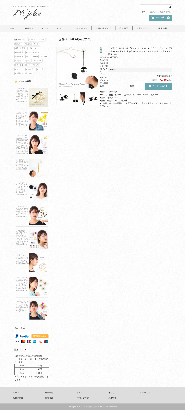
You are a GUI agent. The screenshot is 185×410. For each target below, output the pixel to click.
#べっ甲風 (19, 52)
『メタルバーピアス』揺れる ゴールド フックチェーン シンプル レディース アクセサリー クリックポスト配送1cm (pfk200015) (22, 164)
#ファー (44, 57)
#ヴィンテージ (32, 57)
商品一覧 (29, 28)
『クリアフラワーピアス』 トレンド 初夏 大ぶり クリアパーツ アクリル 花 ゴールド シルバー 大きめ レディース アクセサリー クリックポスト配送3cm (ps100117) (22, 284)
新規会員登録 (165, 12)
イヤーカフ (81, 28)
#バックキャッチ (32, 52)
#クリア (32, 40)
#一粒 (36, 44)
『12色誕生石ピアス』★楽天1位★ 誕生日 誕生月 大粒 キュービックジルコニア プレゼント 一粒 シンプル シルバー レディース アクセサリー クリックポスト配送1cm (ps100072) (22, 237)
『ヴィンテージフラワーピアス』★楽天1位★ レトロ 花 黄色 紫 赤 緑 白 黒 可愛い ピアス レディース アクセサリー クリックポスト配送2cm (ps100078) (22, 118)
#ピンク (40, 69)
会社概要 (124, 28)
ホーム (13, 28)
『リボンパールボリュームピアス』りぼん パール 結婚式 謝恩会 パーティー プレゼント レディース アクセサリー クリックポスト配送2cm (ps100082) (22, 95)
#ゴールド (19, 69)
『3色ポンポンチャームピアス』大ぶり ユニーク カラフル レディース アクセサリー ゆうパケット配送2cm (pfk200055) (22, 306)
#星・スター (34, 48)
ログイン (153, 12)
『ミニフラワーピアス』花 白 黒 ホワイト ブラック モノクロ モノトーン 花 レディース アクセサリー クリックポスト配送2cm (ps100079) (22, 188)
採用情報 (162, 28)
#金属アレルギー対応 (23, 73)
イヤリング (62, 28)
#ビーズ (28, 61)
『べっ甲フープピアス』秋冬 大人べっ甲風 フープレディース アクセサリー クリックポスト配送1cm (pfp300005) (22, 211)
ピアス (45, 28)
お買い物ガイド (103, 28)
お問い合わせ (143, 28)
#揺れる (28, 44)
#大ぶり (18, 44)
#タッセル (19, 57)
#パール (42, 40)
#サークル (19, 65)
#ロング (18, 61)
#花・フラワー (21, 48)
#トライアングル (32, 65)
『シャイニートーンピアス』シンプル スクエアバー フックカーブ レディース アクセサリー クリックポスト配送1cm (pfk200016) (22, 258)
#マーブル (38, 61)
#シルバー (30, 69)
